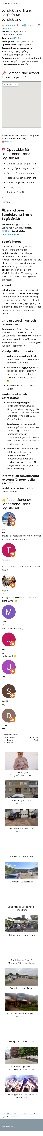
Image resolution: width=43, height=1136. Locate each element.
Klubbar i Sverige (11, 3)
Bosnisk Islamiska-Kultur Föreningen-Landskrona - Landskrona (11, 738)
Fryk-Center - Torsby (33, 738)
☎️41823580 (7, 141)
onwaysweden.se (10, 234)
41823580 (16, 38)
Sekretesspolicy (8, 1126)
